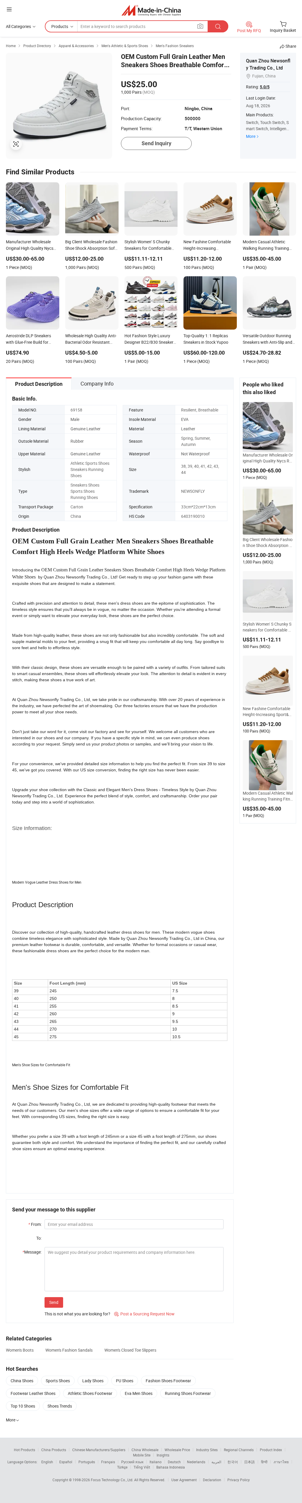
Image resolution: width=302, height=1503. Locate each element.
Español (65, 1461)
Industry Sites (207, 1449)
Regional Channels (239, 1449)
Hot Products (24, 1449)
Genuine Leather (85, 428)
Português (86, 1461)
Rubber (77, 441)
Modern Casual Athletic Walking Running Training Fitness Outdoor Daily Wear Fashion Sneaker (268, 796)
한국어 (232, 1461)
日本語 (249, 1461)
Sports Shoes (58, 1380)
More (250, 136)
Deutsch (174, 1461)
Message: (32, 1252)
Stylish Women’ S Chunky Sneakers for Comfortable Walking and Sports (267, 627)
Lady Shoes (93, 1380)
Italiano (156, 1461)
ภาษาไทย (281, 1461)
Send (53, 1302)
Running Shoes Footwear (188, 1393)
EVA (184, 419)
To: (39, 1238)
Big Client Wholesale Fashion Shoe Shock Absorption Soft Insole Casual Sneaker (268, 542)
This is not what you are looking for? (77, 1314)
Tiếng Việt (142, 1467)
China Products (53, 1449)
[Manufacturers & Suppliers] (151, 10)
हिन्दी (264, 1461)
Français (108, 1461)
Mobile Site (141, 1455)
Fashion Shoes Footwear (168, 1380)
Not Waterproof (195, 454)
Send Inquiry (156, 143)
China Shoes (22, 1380)
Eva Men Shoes (138, 1393)
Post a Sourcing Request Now (144, 1314)
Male (74, 419)
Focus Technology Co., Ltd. (112, 1479)
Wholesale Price (177, 1449)
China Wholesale (145, 1449)
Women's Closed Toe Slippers (130, 1350)
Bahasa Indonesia (170, 1467)
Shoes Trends (59, 1406)
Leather (188, 428)
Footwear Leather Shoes (33, 1393)
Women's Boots (20, 1350)
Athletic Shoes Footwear (90, 1393)
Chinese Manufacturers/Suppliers (98, 1449)
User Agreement (184, 1479)
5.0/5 (265, 87)
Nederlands (196, 1461)
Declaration (212, 1479)
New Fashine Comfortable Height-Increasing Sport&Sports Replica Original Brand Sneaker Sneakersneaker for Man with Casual (267, 711)
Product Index (271, 1449)
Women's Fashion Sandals (69, 1350)
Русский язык (132, 1461)
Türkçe (122, 1467)
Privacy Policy (238, 1479)
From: (35, 1224)
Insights (163, 1455)
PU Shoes (124, 1380)
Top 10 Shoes (23, 1406)
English (47, 1461)
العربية (216, 1461)
